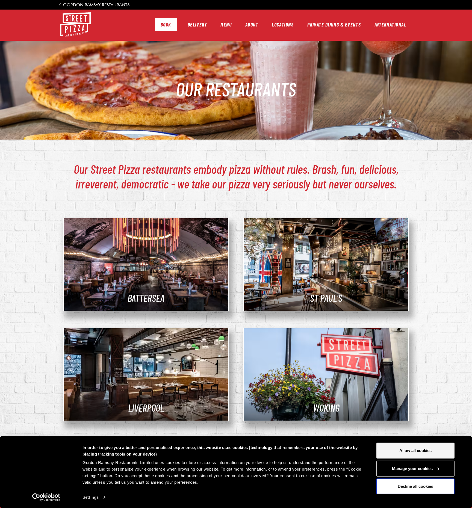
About (251, 25)
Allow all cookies (415, 450)
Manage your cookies (412, 468)
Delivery (197, 25)
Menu (226, 25)
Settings (90, 497)
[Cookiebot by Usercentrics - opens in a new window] (46, 497)
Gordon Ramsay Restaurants (96, 4)
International (390, 25)
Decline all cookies (415, 486)
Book (166, 25)
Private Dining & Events (334, 25)
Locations (283, 25)
